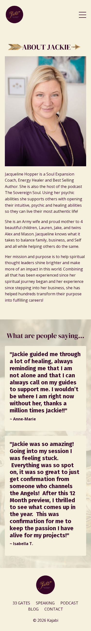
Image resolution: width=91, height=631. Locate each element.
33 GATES (22, 603)
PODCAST (69, 603)
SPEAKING (45, 603)
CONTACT (53, 609)
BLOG (33, 609)
